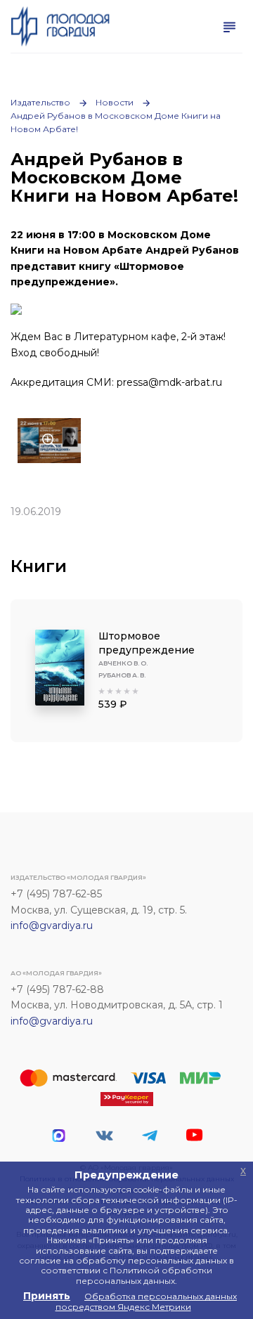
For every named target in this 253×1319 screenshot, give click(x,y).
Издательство (40, 102)
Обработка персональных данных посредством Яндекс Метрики (147, 1301)
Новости (115, 102)
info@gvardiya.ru (52, 925)
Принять (46, 1295)
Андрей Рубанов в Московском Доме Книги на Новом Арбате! (116, 122)
